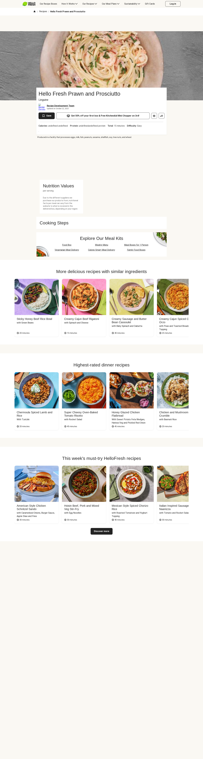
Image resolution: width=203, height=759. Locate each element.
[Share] (161, 116)
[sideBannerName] (61, 159)
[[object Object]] (154, 116)
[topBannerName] (101, 23)
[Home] (34, 12)
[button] (61, 186)
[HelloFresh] (29, 4)
